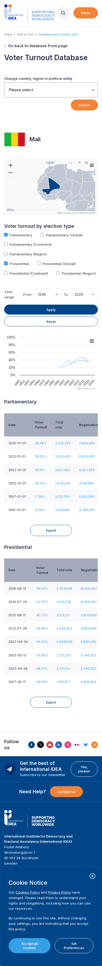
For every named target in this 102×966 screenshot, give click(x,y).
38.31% (41, 668)
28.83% (42, 682)
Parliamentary (21, 235)
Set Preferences (74, 946)
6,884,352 (89, 642)
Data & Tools (25, 34)
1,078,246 (62, 483)
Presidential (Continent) (29, 273)
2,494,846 (64, 642)
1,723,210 (63, 655)
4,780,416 (86, 510)
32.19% (40, 470)
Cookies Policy (28, 892)
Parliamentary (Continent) (31, 244)
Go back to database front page (37, 46)
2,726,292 (62, 443)
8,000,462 (89, 588)
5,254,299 (86, 497)
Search (84, 105)
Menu (85, 13)
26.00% (41, 483)
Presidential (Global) (59, 264)
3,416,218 (63, 602)
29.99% (42, 655)
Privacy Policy (59, 892)
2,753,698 (64, 588)
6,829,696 (87, 456)
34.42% (42, 588)
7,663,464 (87, 443)
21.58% (40, 497)
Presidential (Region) (79, 273)
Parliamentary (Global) (64, 235)
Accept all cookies (29, 946)
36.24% (42, 642)
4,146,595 (86, 483)
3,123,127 (63, 615)
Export (51, 530)
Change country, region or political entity (38, 78)
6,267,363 (87, 470)
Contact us (66, 792)
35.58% (40, 443)
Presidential (19, 264)
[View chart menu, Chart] (91, 165)
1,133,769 (62, 497)
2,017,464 (62, 470)
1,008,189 (62, 510)
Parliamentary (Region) (28, 254)
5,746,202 (88, 655)
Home (8, 34)
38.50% (41, 456)
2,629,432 (63, 456)
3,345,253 (64, 628)
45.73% (42, 615)
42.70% (42, 602)
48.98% (42, 628)
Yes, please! (84, 769)
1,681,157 (63, 682)
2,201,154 (63, 668)
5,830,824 (89, 682)
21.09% (40, 510)
